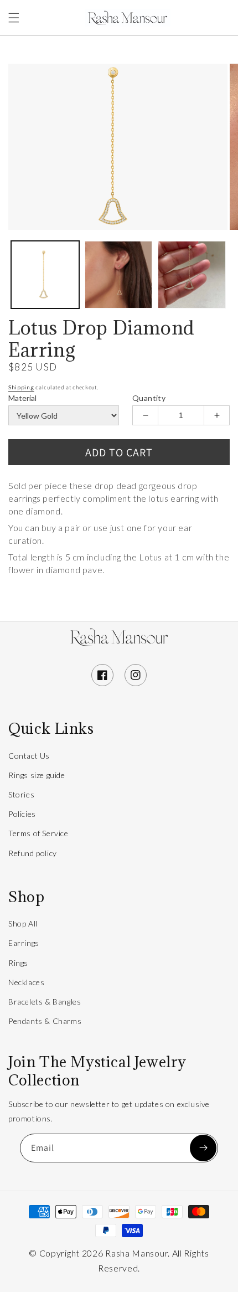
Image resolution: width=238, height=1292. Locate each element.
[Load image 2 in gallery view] (119, 275)
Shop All (23, 923)
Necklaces (26, 982)
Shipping (21, 387)
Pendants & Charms (44, 1021)
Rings (18, 962)
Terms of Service (38, 833)
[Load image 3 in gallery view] (192, 275)
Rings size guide (36, 775)
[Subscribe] (203, 1148)
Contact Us (29, 755)
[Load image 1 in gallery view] (45, 275)
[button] (14, 18)
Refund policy (32, 853)
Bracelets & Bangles (44, 1001)
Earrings (23, 943)
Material (22, 398)
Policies (22, 814)
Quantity (148, 398)
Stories (21, 794)
